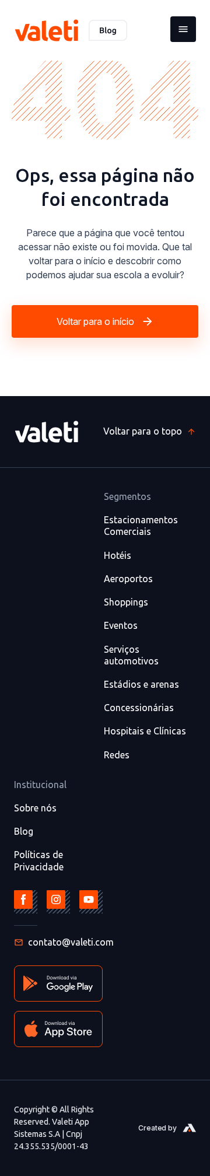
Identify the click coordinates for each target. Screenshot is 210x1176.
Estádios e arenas (141, 684)
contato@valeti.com (71, 942)
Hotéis (117, 555)
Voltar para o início (95, 321)
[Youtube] (91, 902)
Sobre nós (35, 808)
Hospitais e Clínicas (145, 731)
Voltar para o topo (142, 431)
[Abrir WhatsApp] (180, 1146)
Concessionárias (139, 707)
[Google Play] (58, 983)
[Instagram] (58, 902)
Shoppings (126, 602)
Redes (117, 755)
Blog (23, 831)
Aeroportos (128, 578)
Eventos (121, 625)
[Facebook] (25, 902)
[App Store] (58, 1029)
